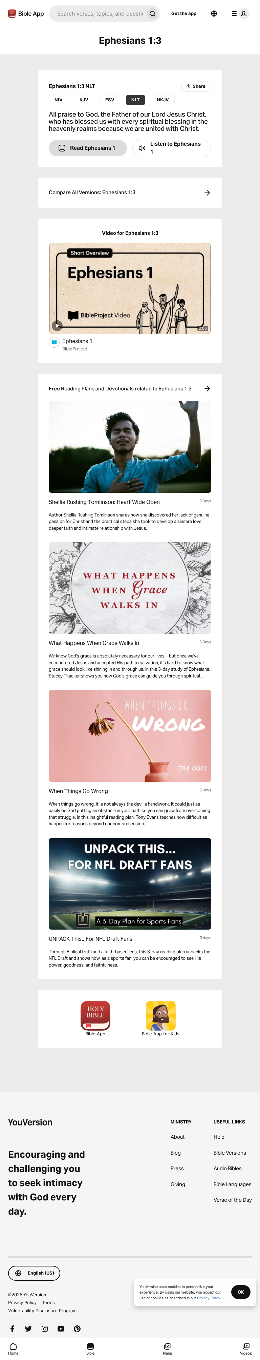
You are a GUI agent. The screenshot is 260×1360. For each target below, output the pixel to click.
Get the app (183, 13)
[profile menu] (239, 13)
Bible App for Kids (160, 1033)
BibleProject (74, 348)
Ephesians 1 (84, 340)
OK (241, 1292)
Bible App (95, 1033)
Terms (48, 1302)
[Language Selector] (214, 13)
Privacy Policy (22, 1302)
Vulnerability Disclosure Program (42, 1310)
